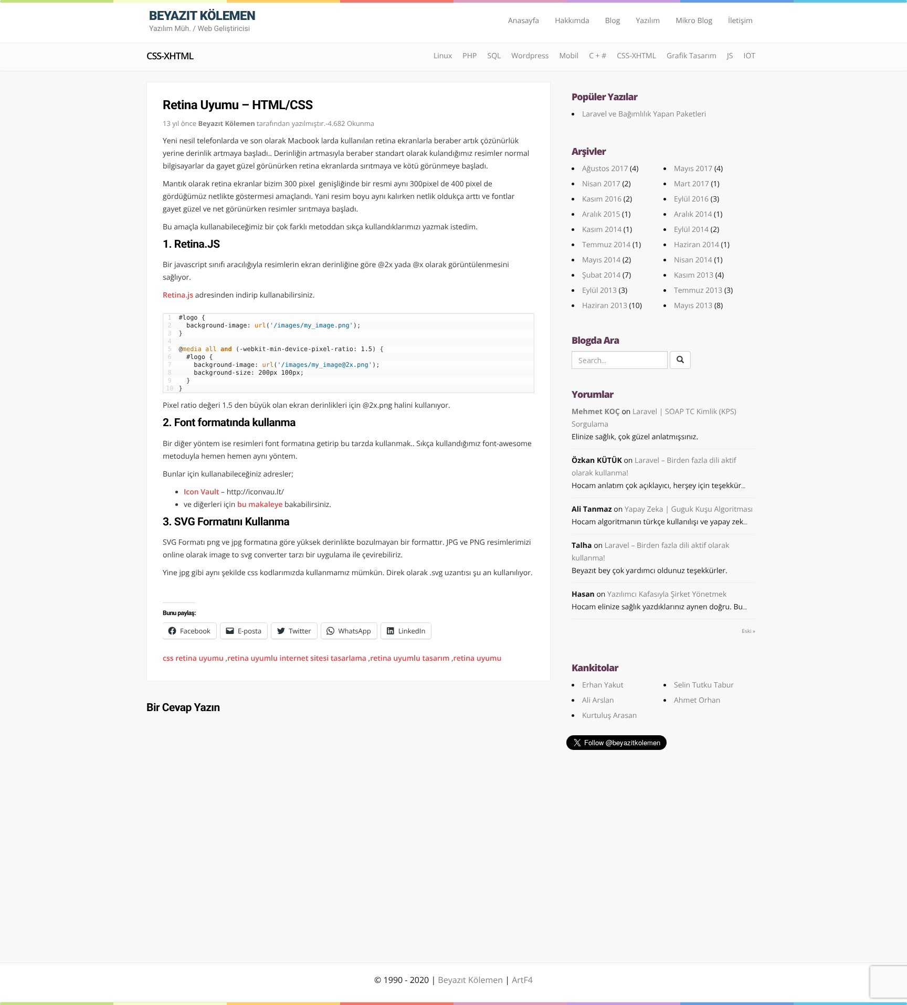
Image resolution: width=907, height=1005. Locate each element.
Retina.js (178, 295)
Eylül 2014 (691, 230)
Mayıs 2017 (693, 169)
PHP (469, 56)
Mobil (568, 56)
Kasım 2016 (601, 199)
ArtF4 (522, 980)
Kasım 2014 (601, 230)
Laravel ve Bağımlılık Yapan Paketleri (644, 114)
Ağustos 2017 (605, 169)
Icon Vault (201, 492)
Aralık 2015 (601, 214)
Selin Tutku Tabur (704, 685)
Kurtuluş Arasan (609, 716)
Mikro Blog (694, 21)
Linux (443, 56)
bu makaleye (259, 505)
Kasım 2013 (693, 275)
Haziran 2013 (604, 306)
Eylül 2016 (691, 199)
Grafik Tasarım (691, 56)
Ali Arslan (598, 700)
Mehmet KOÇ (596, 412)
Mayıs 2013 (693, 306)
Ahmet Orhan (697, 700)
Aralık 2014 (693, 214)
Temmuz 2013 (698, 290)
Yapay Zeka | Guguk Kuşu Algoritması (689, 509)
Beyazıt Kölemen (471, 980)
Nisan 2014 (693, 260)
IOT (749, 56)
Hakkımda (572, 21)
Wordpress (530, 56)
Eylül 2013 (599, 290)
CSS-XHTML (169, 56)
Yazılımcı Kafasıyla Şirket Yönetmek (666, 594)
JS (730, 56)
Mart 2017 (691, 184)
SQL (494, 56)
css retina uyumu (193, 658)
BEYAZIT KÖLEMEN (202, 20)
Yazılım (648, 21)
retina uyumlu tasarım (409, 658)
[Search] (680, 360)
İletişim (740, 21)
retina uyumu (478, 658)
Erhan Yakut (603, 685)
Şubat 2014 (601, 275)
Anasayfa (523, 21)
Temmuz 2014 (606, 245)
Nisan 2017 (601, 184)
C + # (597, 56)
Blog (612, 21)
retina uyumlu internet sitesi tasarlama (296, 658)
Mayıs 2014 (601, 260)
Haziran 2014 (696, 245)
